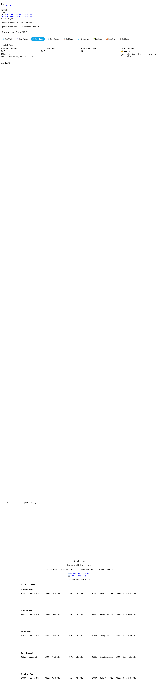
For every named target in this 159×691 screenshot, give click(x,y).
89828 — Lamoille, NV (30, 593)
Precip (8, 4)
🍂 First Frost (110, 39)
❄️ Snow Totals (37, 39)
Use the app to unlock (148, 54)
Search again (8, 19)
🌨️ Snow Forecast (53, 39)
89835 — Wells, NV (52, 593)
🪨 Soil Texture (125, 39)
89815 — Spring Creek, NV (102, 593)
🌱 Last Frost (97, 39)
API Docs (23, 14)
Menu (4, 10)
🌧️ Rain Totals (7, 39)
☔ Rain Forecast (22, 39)
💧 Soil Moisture (83, 39)
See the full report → (128, 56)
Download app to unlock (130, 54)
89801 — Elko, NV (76, 593)
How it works (15, 14)
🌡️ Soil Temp (68, 39)
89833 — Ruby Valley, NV (126, 593)
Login (29, 14)
